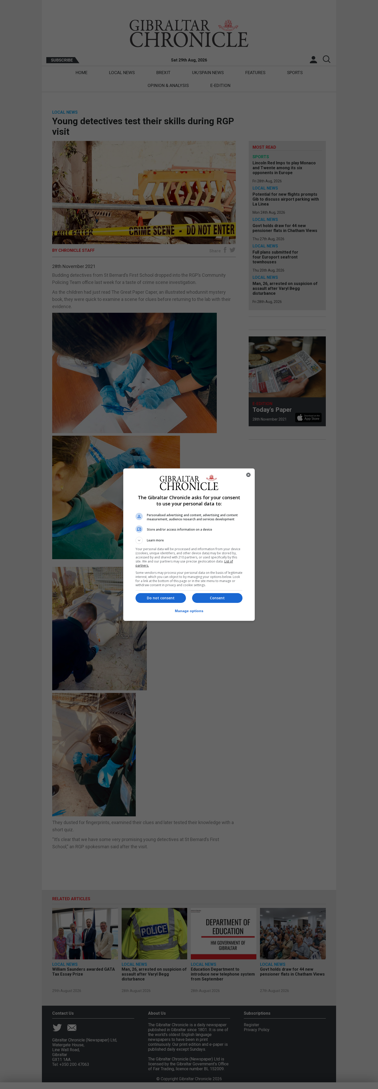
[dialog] (189, 544)
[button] (189, 540)
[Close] (248, 475)
